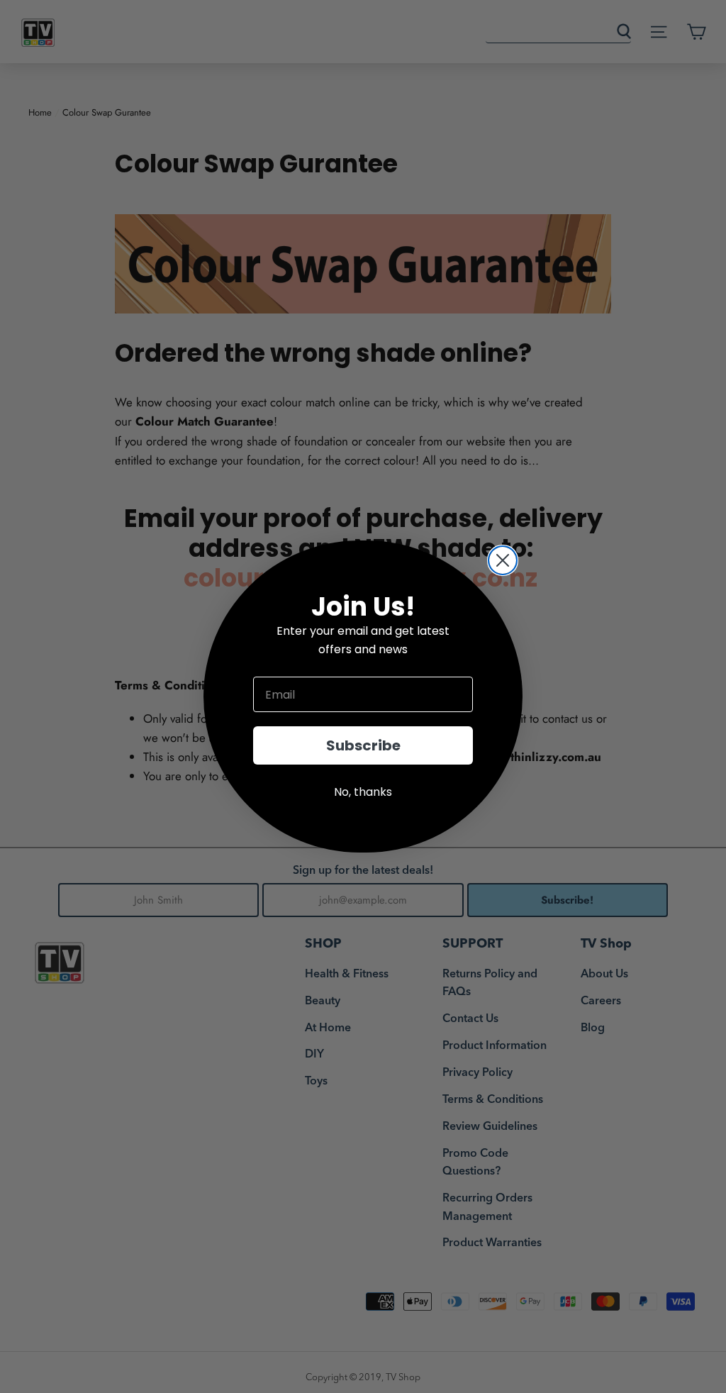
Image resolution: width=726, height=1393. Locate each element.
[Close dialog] (502, 560)
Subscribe (363, 745)
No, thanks (363, 792)
